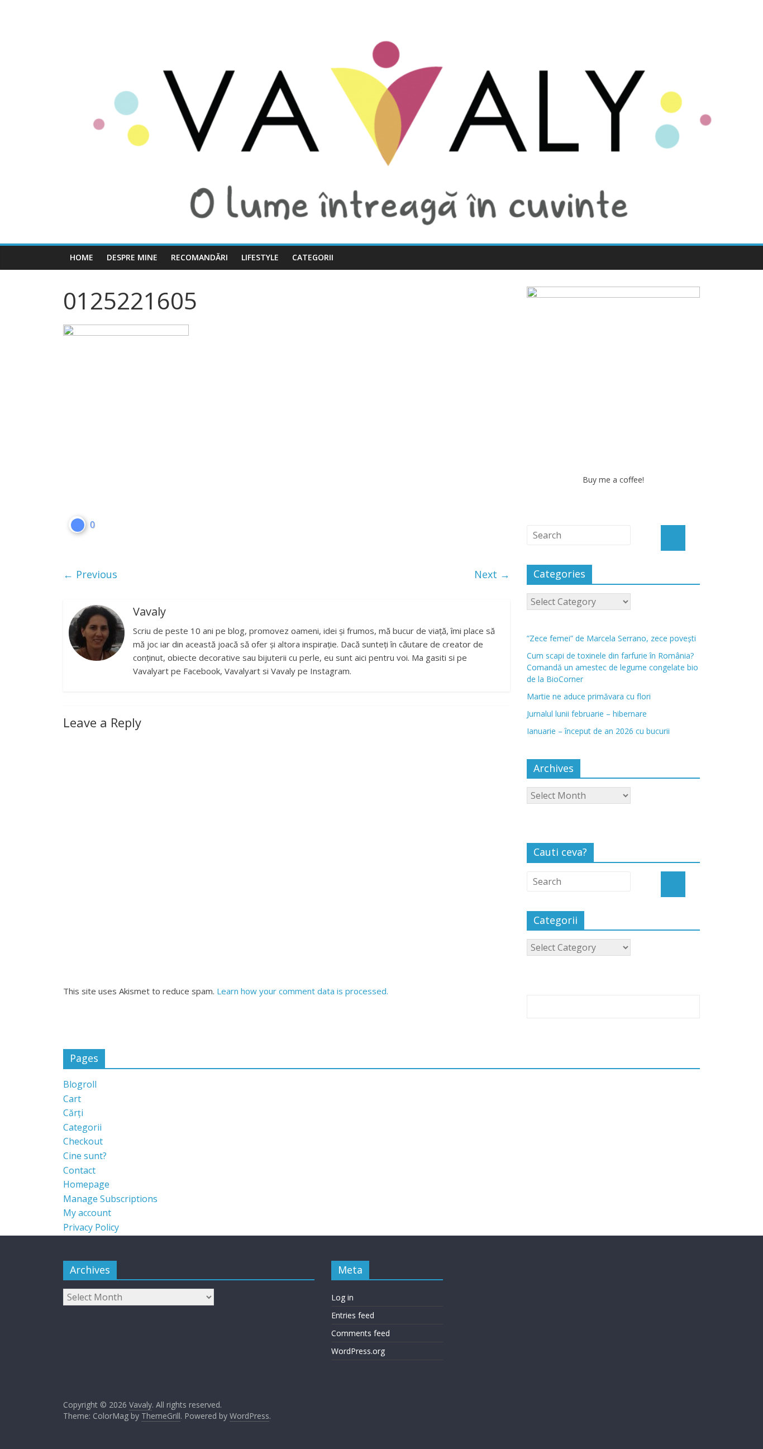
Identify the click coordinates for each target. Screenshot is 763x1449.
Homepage (86, 1184)
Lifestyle (260, 257)
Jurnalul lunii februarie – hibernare (587, 713)
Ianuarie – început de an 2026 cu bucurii (598, 731)
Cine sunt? (85, 1156)
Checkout (83, 1141)
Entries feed (352, 1315)
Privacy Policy (91, 1227)
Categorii (312, 257)
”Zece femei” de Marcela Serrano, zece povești (611, 638)
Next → (492, 574)
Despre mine (132, 257)
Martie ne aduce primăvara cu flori (589, 696)
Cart (72, 1099)
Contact (79, 1170)
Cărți (73, 1113)
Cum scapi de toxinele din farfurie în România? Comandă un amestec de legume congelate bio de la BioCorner (612, 667)
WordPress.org (358, 1351)
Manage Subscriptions (110, 1199)
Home (81, 257)
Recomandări (199, 257)
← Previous (90, 574)
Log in (342, 1297)
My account (87, 1213)
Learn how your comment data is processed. (302, 991)
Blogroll (80, 1084)
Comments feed (360, 1333)
